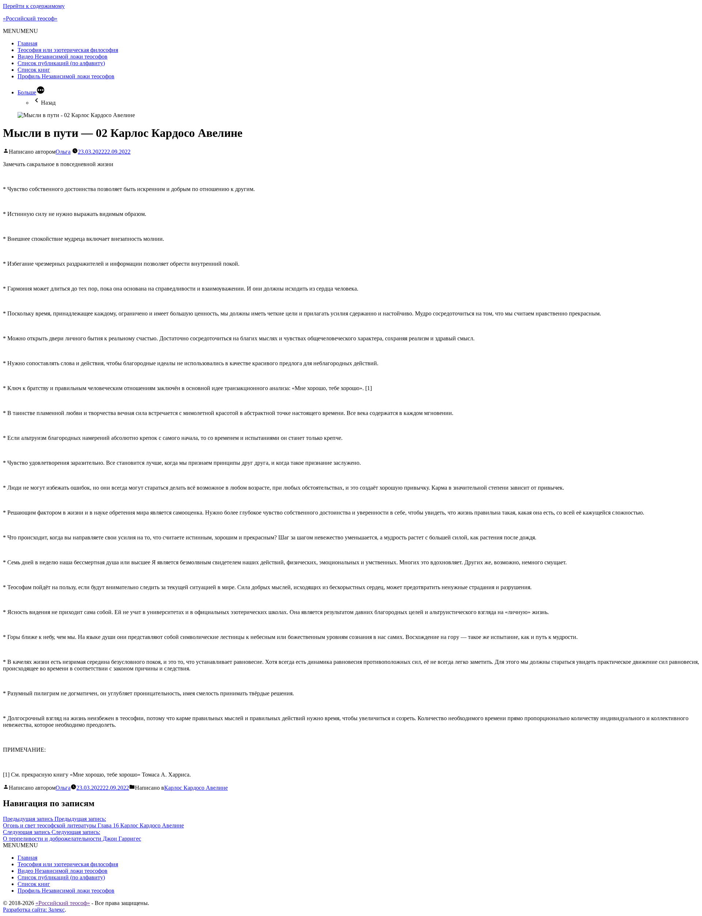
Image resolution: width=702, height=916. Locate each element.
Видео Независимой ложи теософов (62, 56)
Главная (27, 43)
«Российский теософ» (30, 18)
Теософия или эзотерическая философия (68, 50)
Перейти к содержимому (34, 6)
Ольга (63, 152)
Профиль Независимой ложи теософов (66, 76)
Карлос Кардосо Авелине (196, 788)
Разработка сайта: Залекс (34, 909)
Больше (27, 92)
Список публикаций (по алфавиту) (61, 63)
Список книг (34, 70)
